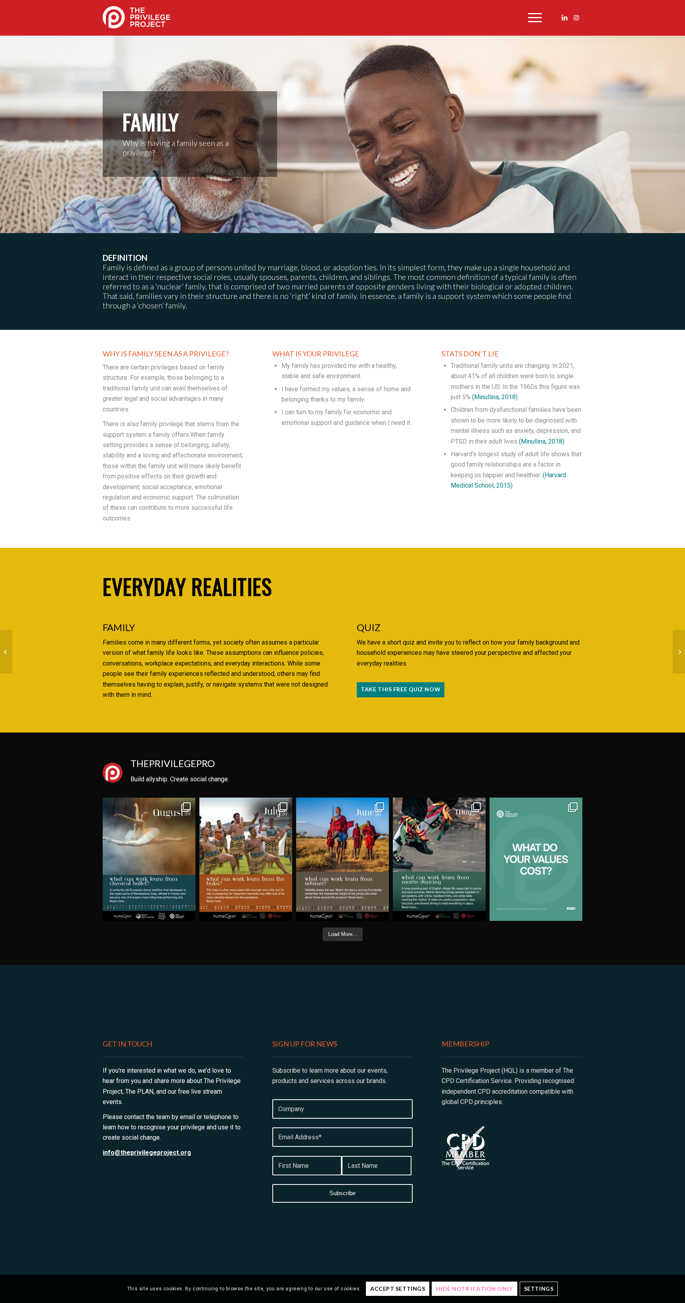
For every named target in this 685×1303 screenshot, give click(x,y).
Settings (538, 1288)
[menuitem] (532, 18)
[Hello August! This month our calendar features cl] (149, 859)
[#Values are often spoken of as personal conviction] (536, 859)
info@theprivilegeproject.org (147, 1152)
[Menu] (532, 18)
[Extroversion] (6, 652)
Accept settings (397, 1288)
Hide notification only (474, 1288)
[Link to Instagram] (576, 17)
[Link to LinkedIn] (564, 17)
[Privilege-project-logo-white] (136, 18)
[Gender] (679, 652)
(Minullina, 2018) (495, 397)
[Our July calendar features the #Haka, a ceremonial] (245, 859)
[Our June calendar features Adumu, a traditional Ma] (342, 859)
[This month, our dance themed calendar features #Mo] (439, 859)
